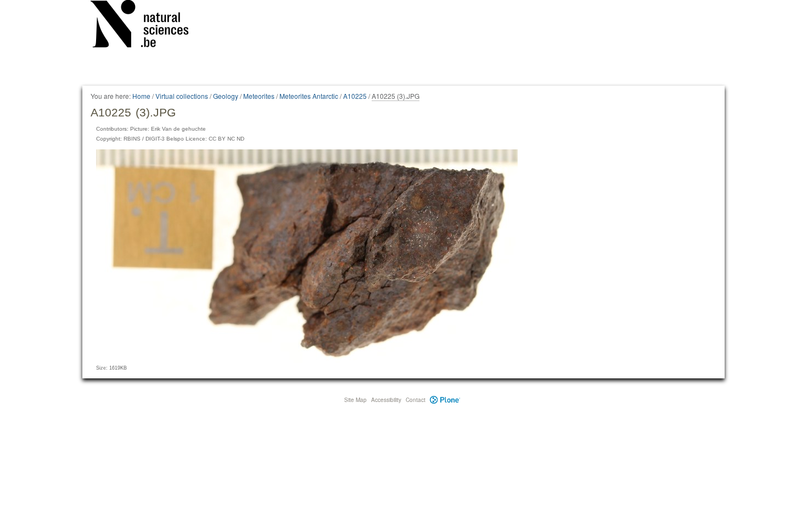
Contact (415, 400)
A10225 (355, 95)
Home (141, 95)
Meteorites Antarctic (308, 95)
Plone (445, 400)
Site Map (355, 400)
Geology (225, 95)
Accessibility (386, 400)
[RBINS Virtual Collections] (147, 26)
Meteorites (258, 95)
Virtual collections (181, 95)
